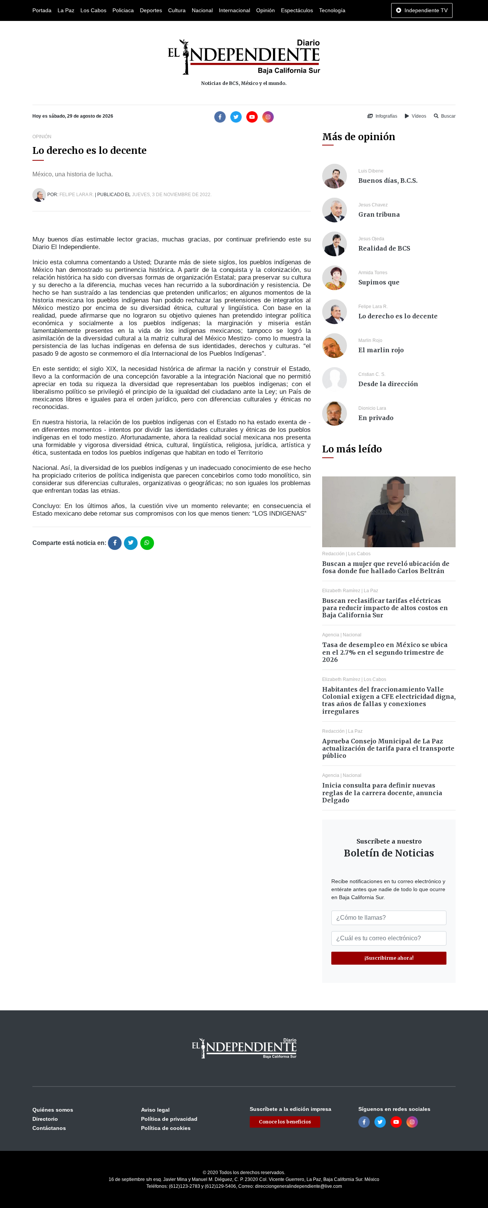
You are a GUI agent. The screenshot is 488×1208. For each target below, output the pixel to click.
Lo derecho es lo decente (398, 316)
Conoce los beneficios (285, 1122)
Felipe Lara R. (76, 194)
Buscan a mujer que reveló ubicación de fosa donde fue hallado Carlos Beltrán (385, 567)
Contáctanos (49, 1128)
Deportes (151, 10)
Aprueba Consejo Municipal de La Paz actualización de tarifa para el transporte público (388, 748)
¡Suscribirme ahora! (389, 958)
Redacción (333, 553)
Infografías (385, 116)
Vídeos (418, 116)
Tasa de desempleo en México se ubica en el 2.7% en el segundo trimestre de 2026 (385, 652)
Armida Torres (372, 272)
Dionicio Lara (372, 408)
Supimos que (379, 282)
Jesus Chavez (373, 205)
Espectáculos (297, 10)
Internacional (234, 10)
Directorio (45, 1119)
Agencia (330, 635)
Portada (41, 10)
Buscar (448, 116)
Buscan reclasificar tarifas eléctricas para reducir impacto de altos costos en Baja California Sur (385, 608)
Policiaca (123, 10)
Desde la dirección (388, 384)
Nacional (202, 10)
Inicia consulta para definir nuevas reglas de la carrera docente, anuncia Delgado (382, 792)
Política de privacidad (169, 1119)
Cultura (177, 10)
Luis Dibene (371, 171)
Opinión (265, 10)
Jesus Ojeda (371, 238)
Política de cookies (166, 1128)
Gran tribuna (379, 214)
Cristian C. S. (371, 374)
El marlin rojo (381, 350)
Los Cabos (93, 10)
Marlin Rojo (370, 340)
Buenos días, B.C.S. (387, 180)
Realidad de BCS (384, 248)
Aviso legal (155, 1110)
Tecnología (332, 10)
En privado (375, 418)
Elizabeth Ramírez (341, 590)
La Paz (66, 10)
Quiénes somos (52, 1110)
